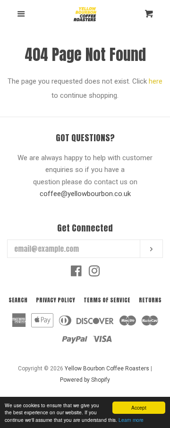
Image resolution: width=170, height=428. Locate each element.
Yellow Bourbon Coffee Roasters (107, 368)
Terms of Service (107, 300)
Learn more (131, 419)
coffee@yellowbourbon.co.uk (85, 193)
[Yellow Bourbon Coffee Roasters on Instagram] (94, 273)
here (155, 81)
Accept (138, 407)
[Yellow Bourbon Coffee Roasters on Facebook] (76, 273)
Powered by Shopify (85, 380)
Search (17, 300)
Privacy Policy (55, 300)
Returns (150, 300)
